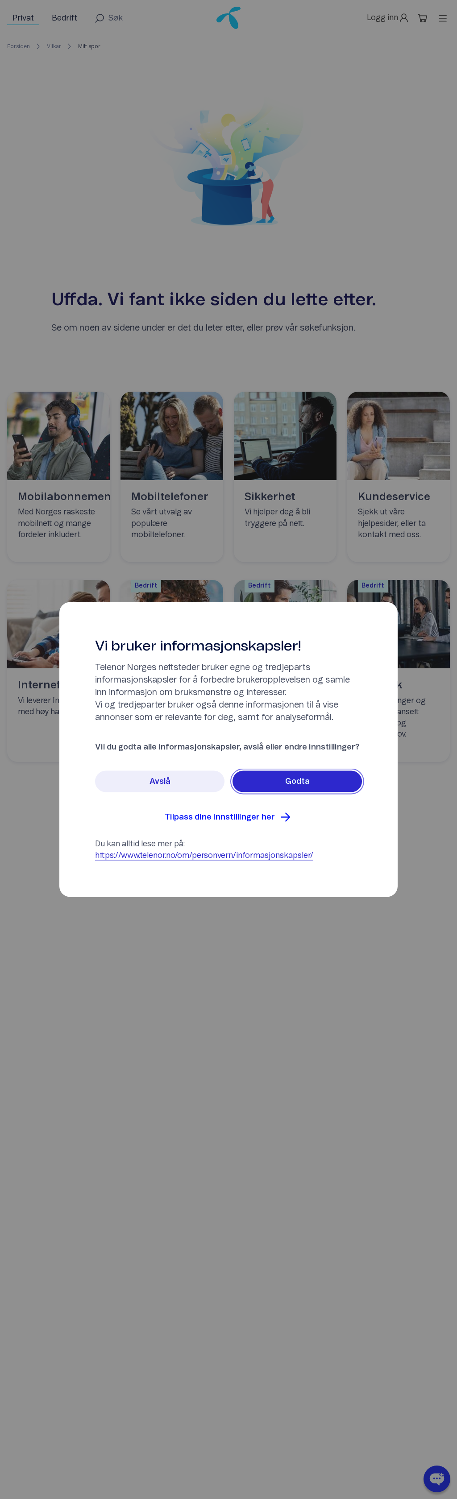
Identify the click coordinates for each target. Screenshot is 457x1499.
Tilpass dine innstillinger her (220, 817)
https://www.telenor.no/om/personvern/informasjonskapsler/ (204, 856)
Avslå (160, 782)
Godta (297, 782)
